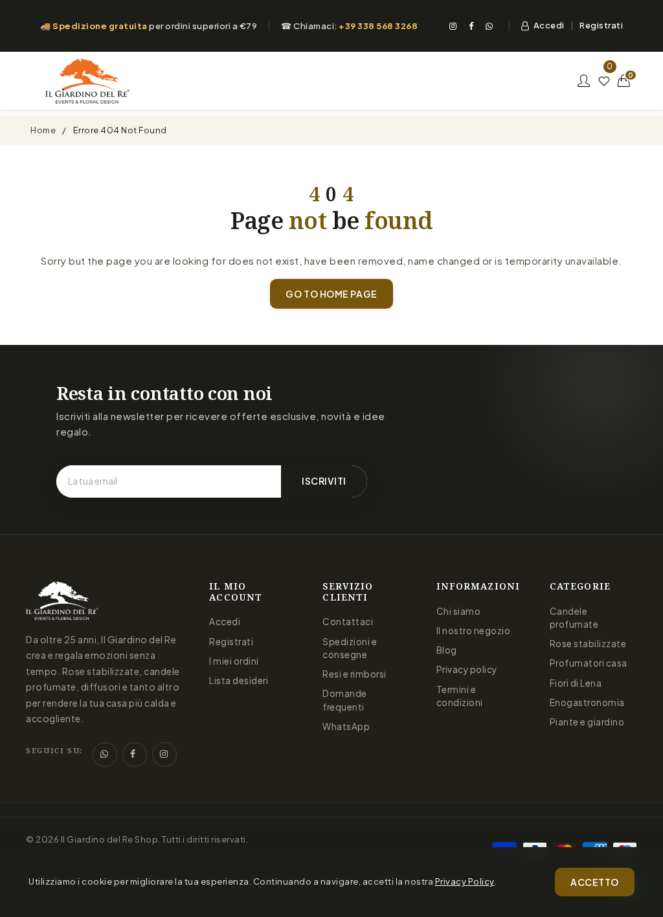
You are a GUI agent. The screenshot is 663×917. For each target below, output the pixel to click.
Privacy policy (466, 669)
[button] (624, 81)
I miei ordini (234, 661)
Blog (446, 650)
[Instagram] (453, 26)
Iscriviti (324, 481)
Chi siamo (458, 611)
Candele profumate (574, 618)
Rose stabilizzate (588, 643)
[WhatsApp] (489, 26)
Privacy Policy (465, 881)
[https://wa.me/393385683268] (105, 754)
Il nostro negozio (473, 630)
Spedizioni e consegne (349, 648)
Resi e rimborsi (354, 673)
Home (43, 130)
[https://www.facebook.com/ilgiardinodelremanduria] (134, 754)
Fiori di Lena (576, 683)
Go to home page (331, 294)
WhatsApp (346, 726)
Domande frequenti (344, 700)
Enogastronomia (587, 702)
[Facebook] (471, 26)
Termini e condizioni (459, 696)
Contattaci (347, 621)
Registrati (601, 25)
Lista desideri (238, 680)
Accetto (594, 882)
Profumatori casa (588, 662)
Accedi (549, 25)
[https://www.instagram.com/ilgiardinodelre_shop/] (164, 754)
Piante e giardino (587, 721)
